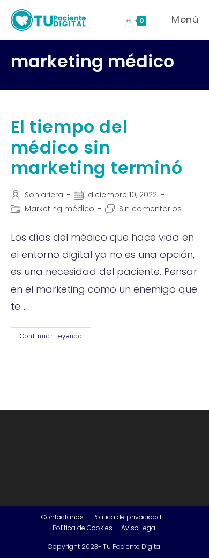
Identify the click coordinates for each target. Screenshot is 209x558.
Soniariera (44, 194)
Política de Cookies (83, 527)
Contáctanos (62, 517)
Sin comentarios (150, 208)
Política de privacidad (126, 517)
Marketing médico (59, 208)
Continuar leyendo (55, 338)
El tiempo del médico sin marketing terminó (97, 147)
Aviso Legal (139, 527)
